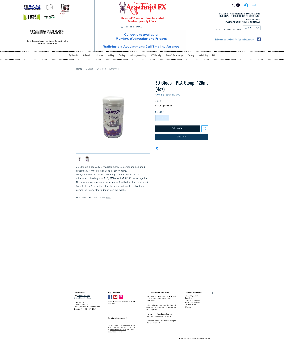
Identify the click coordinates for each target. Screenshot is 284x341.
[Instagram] (121, 297)
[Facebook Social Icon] (259, 39)
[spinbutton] (162, 118)
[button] (236, 5)
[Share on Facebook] (157, 148)
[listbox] (251, 28)
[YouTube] (115, 297)
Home (79, 68)
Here (108, 197)
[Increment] (166, 118)
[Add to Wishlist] (204, 128)
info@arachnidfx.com (84, 298)
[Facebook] (110, 297)
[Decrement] (158, 118)
